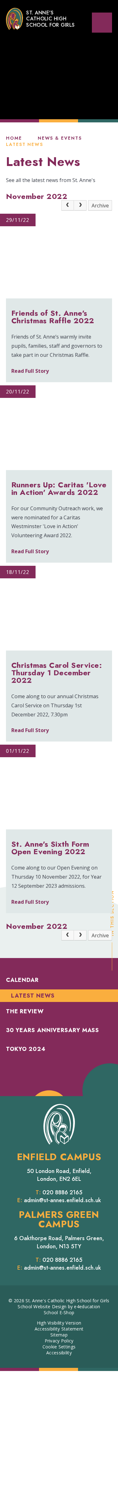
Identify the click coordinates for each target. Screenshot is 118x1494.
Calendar (22, 980)
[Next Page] (80, 205)
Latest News (24, 144)
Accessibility (59, 1353)
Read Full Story (30, 370)
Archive (100, 205)
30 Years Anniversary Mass (52, 1030)
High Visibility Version (59, 1323)
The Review (25, 1011)
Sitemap (59, 1335)
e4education (87, 1306)
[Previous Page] (67, 205)
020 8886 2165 (62, 1192)
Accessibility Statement (59, 1329)
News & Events (60, 138)
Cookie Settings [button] (59, 1347)
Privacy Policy (59, 1341)
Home (14, 138)
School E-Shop (59, 1312)
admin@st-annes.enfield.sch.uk (62, 1200)
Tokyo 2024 (26, 1049)
